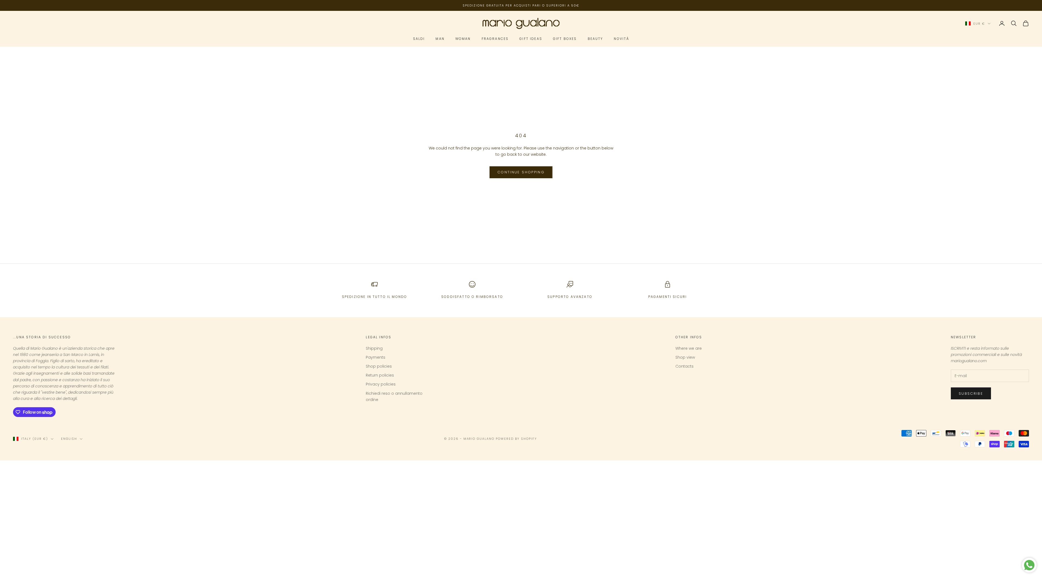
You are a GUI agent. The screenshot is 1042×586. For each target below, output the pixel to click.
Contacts (684, 366)
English (69, 439)
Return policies (380, 375)
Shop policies (379, 366)
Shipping (374, 348)
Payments (375, 357)
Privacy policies (381, 384)
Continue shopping (521, 172)
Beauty (595, 38)
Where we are (688, 348)
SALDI (419, 38)
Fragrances (495, 38)
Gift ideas (530, 38)
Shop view (685, 357)
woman (463, 38)
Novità (621, 38)
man (440, 38)
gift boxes (565, 38)
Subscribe (971, 393)
